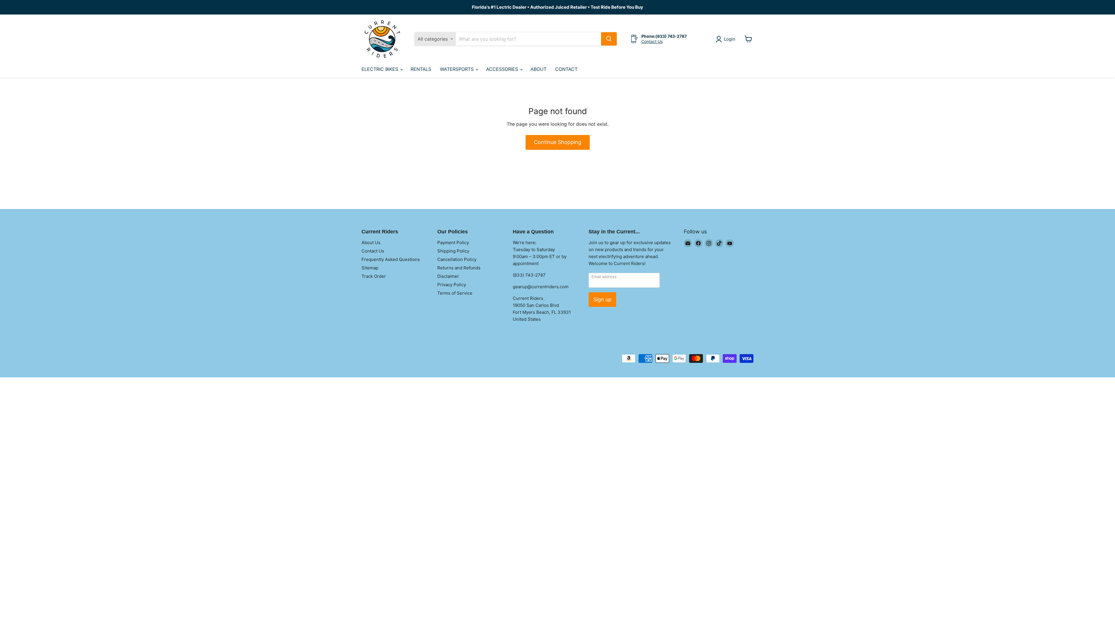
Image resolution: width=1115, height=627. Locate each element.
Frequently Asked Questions (391, 259)
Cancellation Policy (456, 259)
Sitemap (370, 268)
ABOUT (538, 69)
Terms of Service (454, 293)
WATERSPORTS (457, 69)
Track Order (374, 276)
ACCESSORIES (502, 69)
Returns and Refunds (459, 268)
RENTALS (421, 69)
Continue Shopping (557, 142)
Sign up (602, 299)
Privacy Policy (451, 284)
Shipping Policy (453, 251)
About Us (371, 242)
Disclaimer (448, 276)
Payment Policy (453, 242)
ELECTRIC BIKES (381, 69)
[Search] (609, 39)
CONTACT (566, 69)
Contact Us (652, 41)
